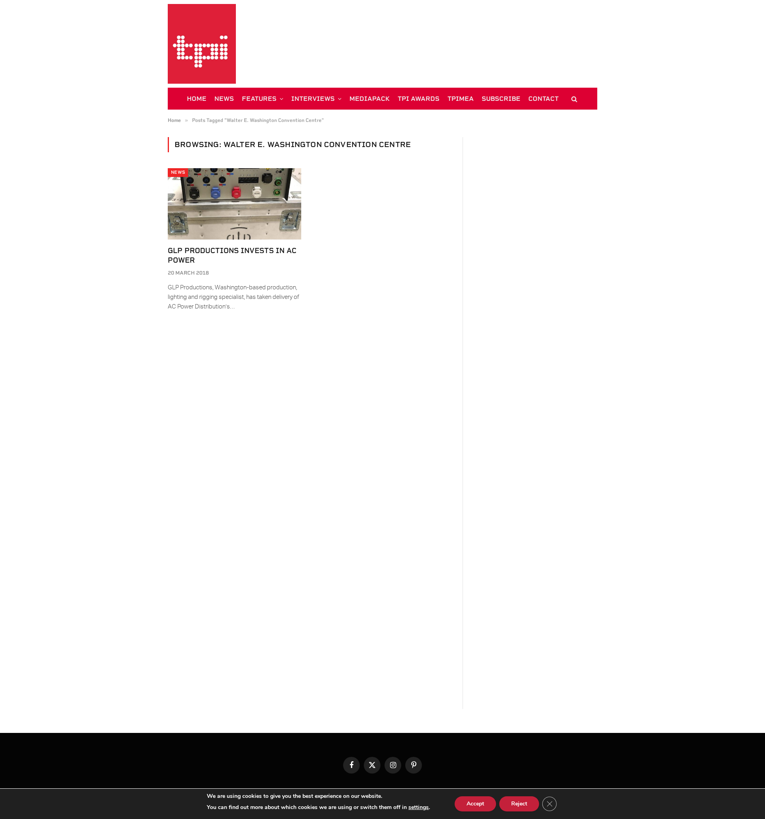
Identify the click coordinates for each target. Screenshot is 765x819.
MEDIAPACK (369, 98)
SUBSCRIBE (501, 98)
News (178, 172)
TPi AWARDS (418, 98)
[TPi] (202, 44)
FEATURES (259, 98)
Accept (475, 803)
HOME (196, 98)
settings (418, 807)
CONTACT (543, 98)
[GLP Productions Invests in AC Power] (234, 203)
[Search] (573, 99)
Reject (519, 803)
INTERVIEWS (313, 98)
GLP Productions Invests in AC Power (232, 255)
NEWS (224, 98)
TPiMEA (460, 98)
